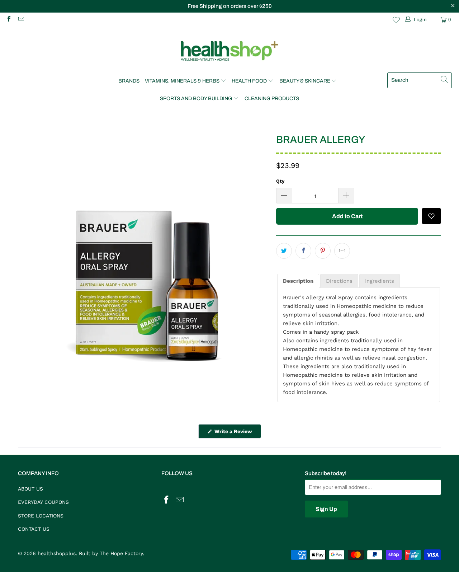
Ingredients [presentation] (379, 281)
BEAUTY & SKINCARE (304, 81)
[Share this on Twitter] (284, 251)
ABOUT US (30, 489)
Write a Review (237, 433)
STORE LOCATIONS (40, 516)
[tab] (298, 281)
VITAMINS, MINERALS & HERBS (182, 81)
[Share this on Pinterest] (323, 251)
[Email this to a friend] (342, 251)
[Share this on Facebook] (303, 251)
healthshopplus (57, 553)
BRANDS (128, 81)
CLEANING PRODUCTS (272, 98)
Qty (280, 181)
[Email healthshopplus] (20, 19)
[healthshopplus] (229, 51)
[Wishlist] (396, 20)
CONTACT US (33, 529)
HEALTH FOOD (249, 81)
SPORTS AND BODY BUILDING (196, 98)
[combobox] (419, 80)
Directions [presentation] (339, 281)
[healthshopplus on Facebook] (8, 19)
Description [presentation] (298, 281)
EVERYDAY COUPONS (43, 502)
